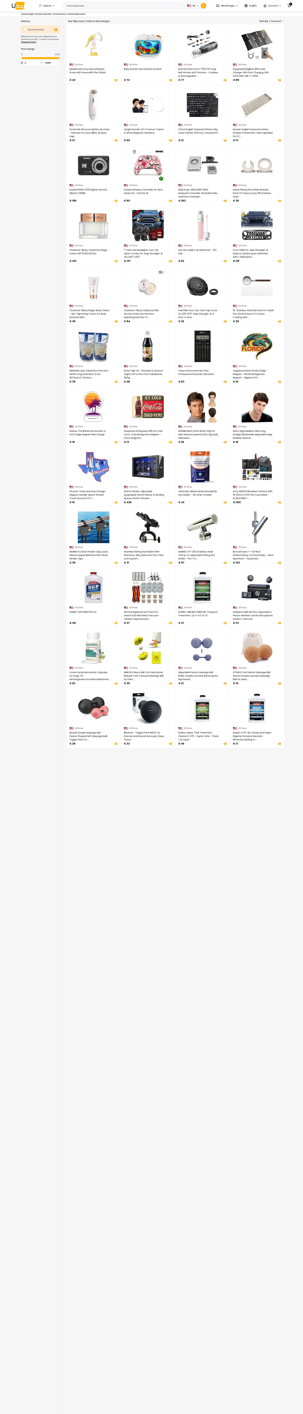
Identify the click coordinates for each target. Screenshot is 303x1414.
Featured (276, 21)
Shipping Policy (28, 42)
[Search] (203, 6)
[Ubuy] (18, 5)
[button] (227, 6)
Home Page (27, 13)
